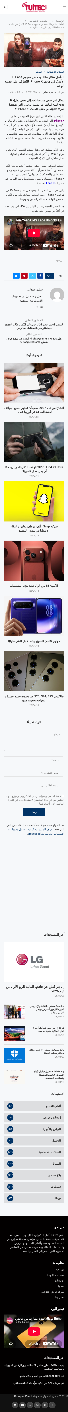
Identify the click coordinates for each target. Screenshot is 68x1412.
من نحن (59, 1227)
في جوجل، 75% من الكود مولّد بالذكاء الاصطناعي (38, 1383)
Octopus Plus (22, 1396)
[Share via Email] (16, 276)
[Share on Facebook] (40, 276)
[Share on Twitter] (32, 276)
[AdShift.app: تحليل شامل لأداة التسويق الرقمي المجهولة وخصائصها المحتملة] (14, 1077)
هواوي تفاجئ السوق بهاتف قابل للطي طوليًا (34, 641)
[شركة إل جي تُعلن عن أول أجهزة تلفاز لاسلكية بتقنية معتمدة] (14, 1033)
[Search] (5, 7)
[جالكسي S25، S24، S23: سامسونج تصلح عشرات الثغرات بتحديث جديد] (34, 671)
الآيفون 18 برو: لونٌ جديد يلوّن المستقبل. (34, 585)
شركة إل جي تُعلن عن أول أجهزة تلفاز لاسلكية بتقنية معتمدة (48, 1030)
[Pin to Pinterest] (24, 276)
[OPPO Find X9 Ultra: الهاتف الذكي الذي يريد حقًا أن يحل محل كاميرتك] (34, 442)
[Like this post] (48, 276)
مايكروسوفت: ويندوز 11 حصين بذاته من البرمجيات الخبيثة (46, 1051)
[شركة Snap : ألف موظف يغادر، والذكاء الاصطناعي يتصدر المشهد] (34, 501)
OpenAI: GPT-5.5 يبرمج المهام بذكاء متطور (41, 1376)
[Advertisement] (34, 891)
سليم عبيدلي (49, 92)
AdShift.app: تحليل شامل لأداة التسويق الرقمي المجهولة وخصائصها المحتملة (49, 1074)
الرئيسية (60, 20)
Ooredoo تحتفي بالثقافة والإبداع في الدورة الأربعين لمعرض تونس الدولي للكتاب (47, 1009)
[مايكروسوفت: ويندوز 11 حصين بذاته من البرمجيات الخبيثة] (14, 1055)
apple (59, 261)
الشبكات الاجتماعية (38, 20)
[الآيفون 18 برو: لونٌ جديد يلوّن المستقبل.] (34, 561)
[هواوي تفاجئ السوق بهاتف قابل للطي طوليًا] (34, 616)
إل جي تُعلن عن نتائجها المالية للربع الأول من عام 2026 (35, 989)
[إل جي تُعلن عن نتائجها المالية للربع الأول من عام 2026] (34, 962)
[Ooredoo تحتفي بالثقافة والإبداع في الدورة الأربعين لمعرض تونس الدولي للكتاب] (14, 1012)
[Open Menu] (64, 7)
